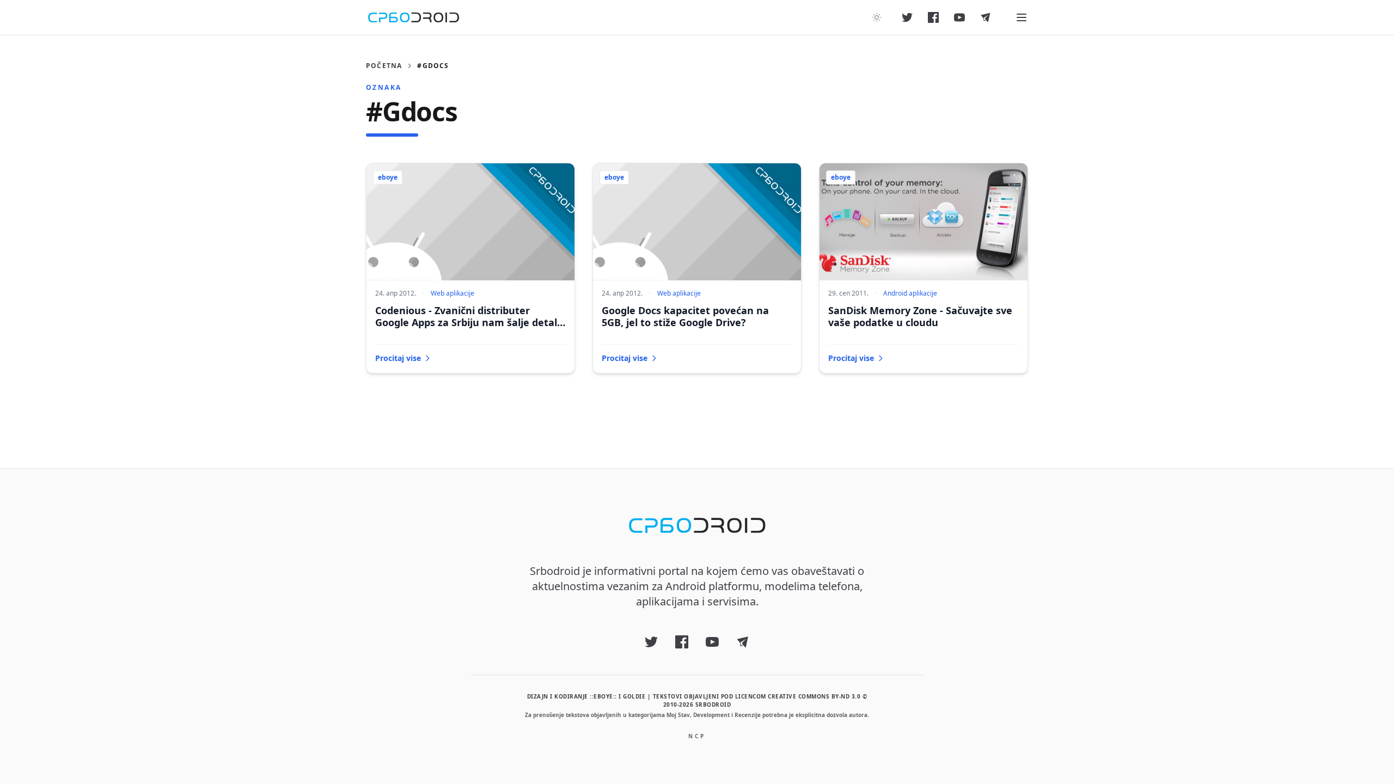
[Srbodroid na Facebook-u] (933, 17)
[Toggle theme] (876, 17)
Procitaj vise (398, 358)
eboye (388, 177)
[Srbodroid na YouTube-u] (959, 17)
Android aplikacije (910, 293)
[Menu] (1021, 17)
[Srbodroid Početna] (413, 17)
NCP (697, 736)
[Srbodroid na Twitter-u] (907, 17)
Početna (384, 66)
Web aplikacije (452, 293)
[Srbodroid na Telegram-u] (986, 17)
